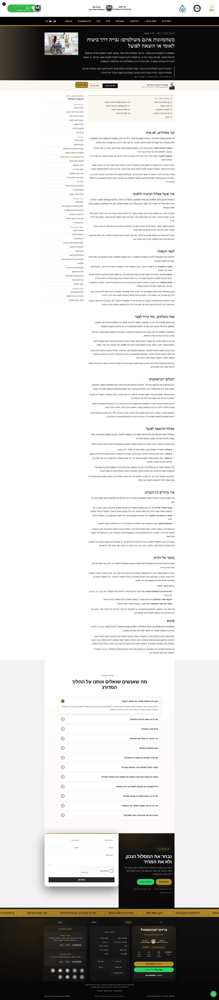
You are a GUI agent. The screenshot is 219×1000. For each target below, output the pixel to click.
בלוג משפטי (118, 967)
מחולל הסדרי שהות (76, 194)
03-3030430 (76, 962)
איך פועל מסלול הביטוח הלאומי (116, 102)
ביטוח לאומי (123, 950)
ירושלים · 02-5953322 (154, 964)
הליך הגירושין (78, 108)
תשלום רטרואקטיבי (162, 110)
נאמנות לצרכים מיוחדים (74, 268)
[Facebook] (67, 970)
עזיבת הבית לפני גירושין (74, 112)
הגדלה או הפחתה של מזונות (73, 149)
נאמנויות (80, 263)
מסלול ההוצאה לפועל (119, 110)
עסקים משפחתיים (76, 292)
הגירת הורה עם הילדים (75, 178)
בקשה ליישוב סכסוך (76, 120)
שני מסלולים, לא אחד (161, 102)
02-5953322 (94, 86)
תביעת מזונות (78, 144)
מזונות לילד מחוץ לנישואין (74, 153)
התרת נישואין (78, 124)
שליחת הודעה (145, 882)
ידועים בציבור (78, 223)
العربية (60, 922)
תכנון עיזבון (79, 251)
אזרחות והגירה (103, 950)
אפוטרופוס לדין (78, 190)
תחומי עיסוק (151, 21)
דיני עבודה (105, 942)
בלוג (98, 21)
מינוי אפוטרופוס (77, 280)
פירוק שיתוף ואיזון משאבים (73, 210)
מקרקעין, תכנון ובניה (120, 942)
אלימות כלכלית (78, 128)
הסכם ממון (79, 202)
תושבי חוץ (124, 954)
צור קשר (100, 967)
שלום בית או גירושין (76, 116)
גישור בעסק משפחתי (75, 300)
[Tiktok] (60, 977)
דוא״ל (68, 945)
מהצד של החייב (121, 113)
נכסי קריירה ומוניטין (76, 214)
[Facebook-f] (82, 970)
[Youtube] (60, 970)
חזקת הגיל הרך (78, 169)
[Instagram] (74, 970)
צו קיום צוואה (78, 239)
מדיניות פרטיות (117, 991)
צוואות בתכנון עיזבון (76, 255)
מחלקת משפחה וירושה (166, 33)
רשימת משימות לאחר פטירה (73, 243)
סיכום (167, 117)
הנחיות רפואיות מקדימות (74, 276)
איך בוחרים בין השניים (161, 113)
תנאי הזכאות (164, 106)
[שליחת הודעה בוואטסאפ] (82, 977)
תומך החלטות (78, 284)
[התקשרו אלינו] (4, 4)
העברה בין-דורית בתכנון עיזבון (72, 259)
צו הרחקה (79, 133)
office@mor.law (95, 987)
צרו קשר (68, 21)
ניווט (61, 945)
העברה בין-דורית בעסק (75, 296)
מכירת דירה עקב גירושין (74, 218)
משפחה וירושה (122, 938)
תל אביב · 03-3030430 (154, 975)
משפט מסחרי (104, 938)
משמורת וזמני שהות (76, 161)
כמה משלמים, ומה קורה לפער (116, 106)
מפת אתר (99, 991)
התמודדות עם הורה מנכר (74, 186)
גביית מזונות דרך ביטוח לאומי (71, 157)
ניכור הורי (80, 182)
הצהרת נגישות (108, 991)
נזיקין (125, 946)
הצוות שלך (120, 21)
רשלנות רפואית (103, 946)
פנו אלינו (104, 649)
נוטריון (106, 954)
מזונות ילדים (79, 140)
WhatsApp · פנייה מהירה (153, 970)
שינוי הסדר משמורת (76, 173)
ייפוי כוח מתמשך (77, 272)
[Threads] (74, 977)
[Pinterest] (67, 977)
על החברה (134, 21)
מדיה (108, 21)
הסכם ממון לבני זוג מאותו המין (72, 206)
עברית (128, 922)
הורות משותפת (78, 165)
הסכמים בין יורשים (76, 247)
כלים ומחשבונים (84, 21)
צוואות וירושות (78, 230)
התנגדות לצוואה (77, 234)
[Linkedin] (53, 970)
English (94, 922)
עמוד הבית (166, 21)
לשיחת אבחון (110, 86)
